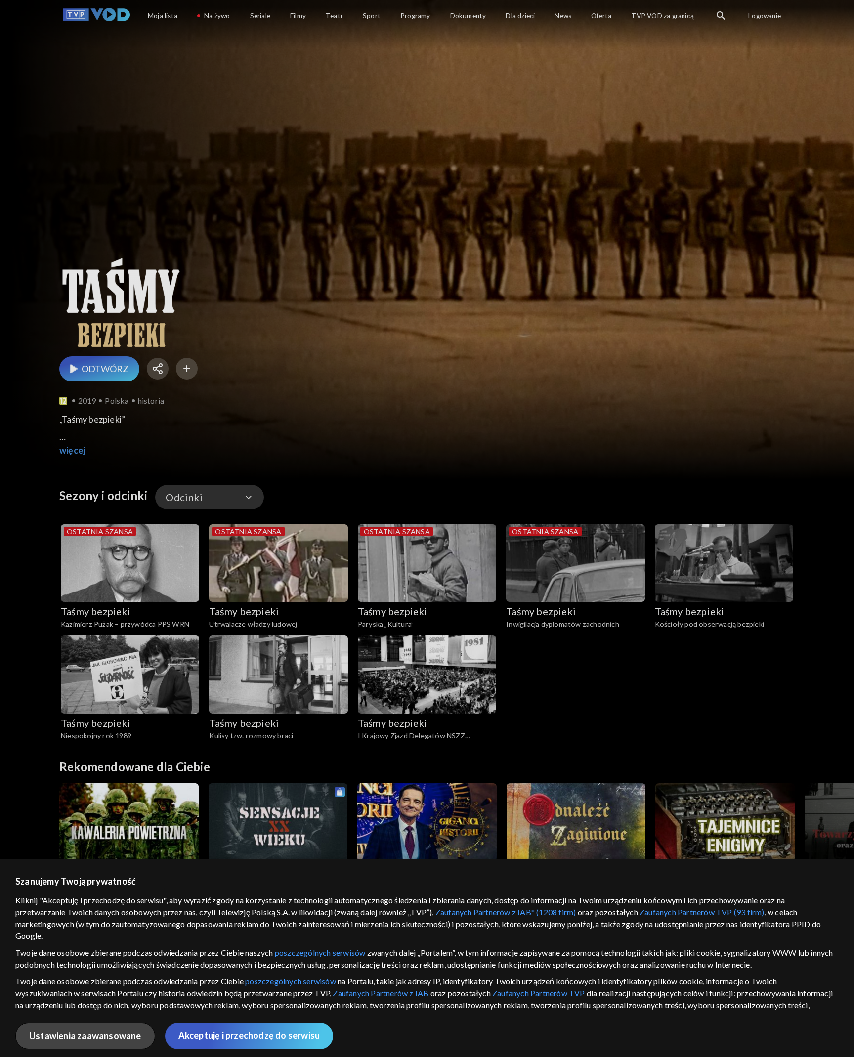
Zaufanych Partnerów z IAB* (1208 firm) (505, 912)
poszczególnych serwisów (320, 952)
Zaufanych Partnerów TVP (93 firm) (702, 912)
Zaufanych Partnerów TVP (538, 993)
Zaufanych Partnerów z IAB (380, 993)
